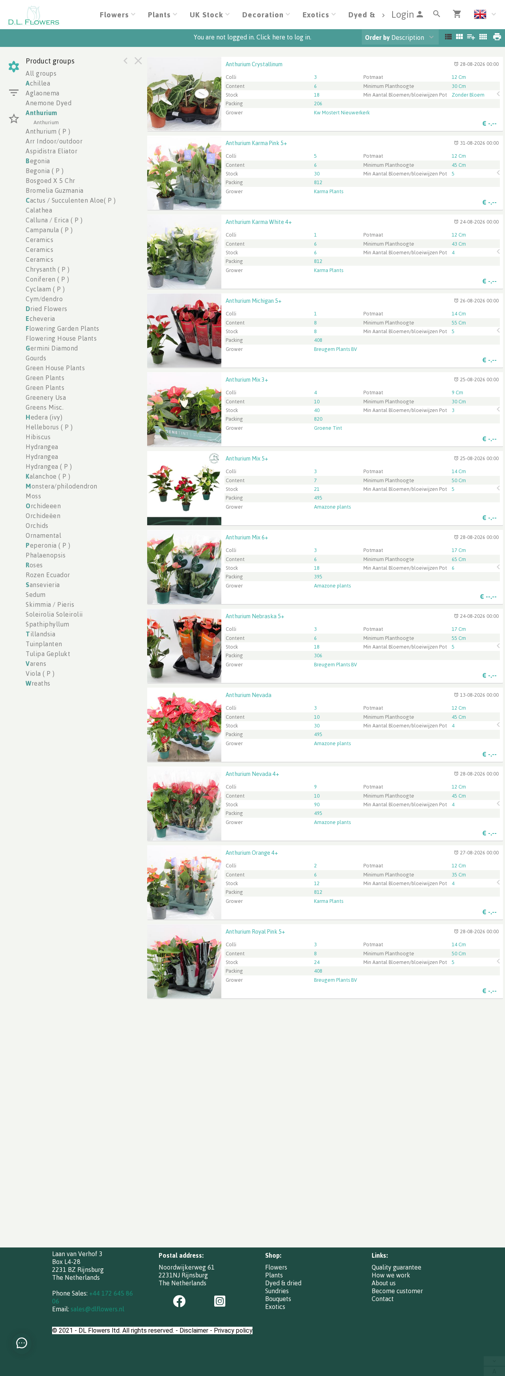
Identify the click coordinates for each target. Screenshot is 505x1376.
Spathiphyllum (47, 624)
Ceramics (39, 240)
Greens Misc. (45, 407)
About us (384, 1283)
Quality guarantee (396, 1267)
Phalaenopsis (45, 555)
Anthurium (42, 113)
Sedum (36, 595)
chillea (38, 83)
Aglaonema (43, 93)
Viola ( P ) (40, 673)
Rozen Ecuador (48, 575)
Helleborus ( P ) (49, 427)
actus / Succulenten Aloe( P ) (71, 200)
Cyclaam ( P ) (45, 289)
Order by (377, 37)
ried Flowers (46, 309)
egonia (38, 161)
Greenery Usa (46, 397)
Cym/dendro (44, 299)
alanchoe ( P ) (48, 476)
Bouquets (278, 1299)
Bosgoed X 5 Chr (50, 181)
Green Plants (45, 378)
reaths (38, 683)
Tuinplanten (44, 644)
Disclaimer (194, 1330)
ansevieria (43, 585)
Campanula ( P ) (49, 230)
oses (34, 565)
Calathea (39, 210)
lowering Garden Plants (62, 328)
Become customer (397, 1291)
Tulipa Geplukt (48, 654)
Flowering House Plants (61, 338)
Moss (33, 496)
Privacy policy (233, 1330)
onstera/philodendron (61, 486)
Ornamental (43, 535)
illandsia (40, 634)
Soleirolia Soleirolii (54, 614)
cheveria (40, 319)
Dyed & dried (283, 1283)
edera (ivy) (44, 417)
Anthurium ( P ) (48, 131)
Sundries (277, 1291)
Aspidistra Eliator (51, 151)
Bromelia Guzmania (55, 190)
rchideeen (43, 506)
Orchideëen (43, 516)
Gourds (36, 358)
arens (36, 663)
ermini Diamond (52, 348)
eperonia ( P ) (48, 545)
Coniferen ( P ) (47, 279)
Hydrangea (42, 447)
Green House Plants (55, 368)
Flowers (276, 1267)
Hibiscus (38, 437)
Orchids (37, 526)
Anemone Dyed (48, 103)
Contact (383, 1299)
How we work (391, 1275)
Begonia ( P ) (45, 171)
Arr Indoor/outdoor (54, 141)
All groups (41, 73)
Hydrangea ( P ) (49, 466)
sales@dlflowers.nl (97, 1309)
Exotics (275, 1307)
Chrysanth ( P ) (48, 269)
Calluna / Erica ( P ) (54, 220)
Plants (274, 1275)
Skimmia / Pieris (50, 604)
